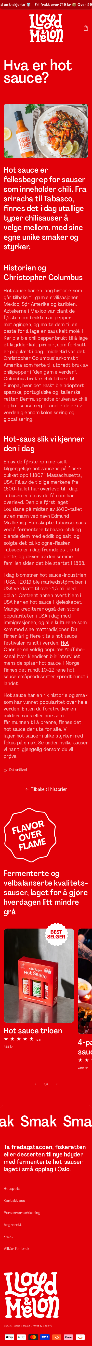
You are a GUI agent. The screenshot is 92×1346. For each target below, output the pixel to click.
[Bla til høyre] (57, 1084)
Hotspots (12, 1188)
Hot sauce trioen (33, 1030)
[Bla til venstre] (35, 1084)
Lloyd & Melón (22, 1326)
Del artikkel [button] (18, 770)
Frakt (8, 1236)
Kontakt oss (14, 1200)
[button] (6, 28)
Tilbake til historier (49, 789)
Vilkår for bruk (16, 1248)
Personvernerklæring (22, 1212)
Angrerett (12, 1224)
